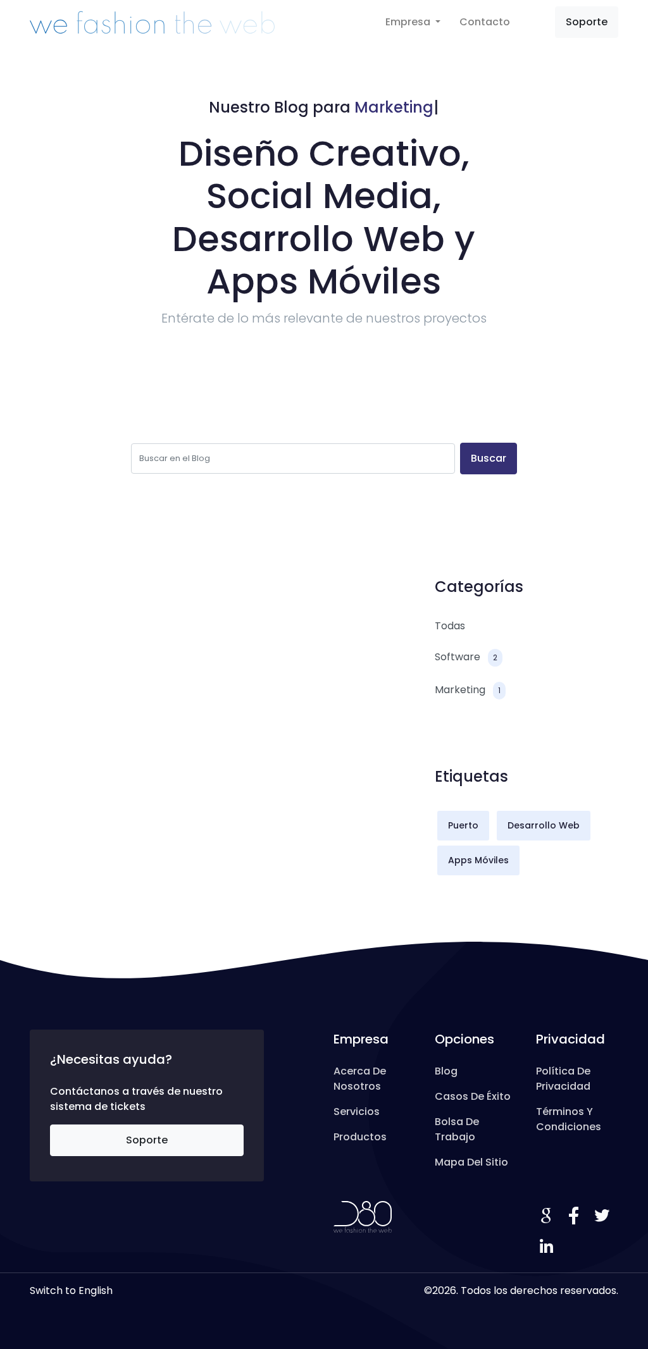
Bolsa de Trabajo (457, 1129)
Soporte (587, 22)
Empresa (409, 22)
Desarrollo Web (544, 825)
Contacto (484, 22)
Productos (360, 1137)
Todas (450, 626)
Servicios (356, 1111)
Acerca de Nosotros (359, 1078)
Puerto (463, 825)
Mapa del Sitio (471, 1162)
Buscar (488, 458)
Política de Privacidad (563, 1078)
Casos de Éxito (473, 1096)
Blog (446, 1071)
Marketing (468, 689)
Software (466, 657)
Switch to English (71, 1290)
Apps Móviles (478, 860)
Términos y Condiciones (568, 1119)
